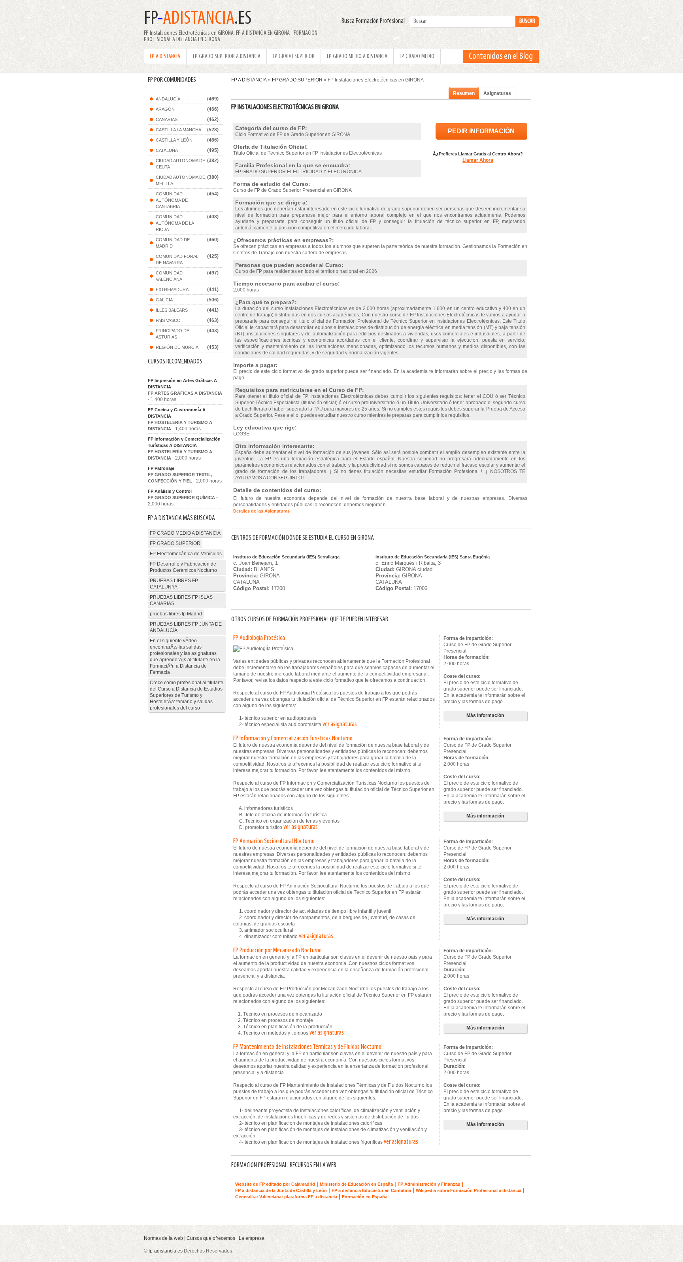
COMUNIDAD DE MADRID (173, 242)
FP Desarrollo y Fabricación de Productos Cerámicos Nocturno (183, 567)
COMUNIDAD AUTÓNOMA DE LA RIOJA (175, 223)
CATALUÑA (167, 150)
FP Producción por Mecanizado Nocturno (277, 950)
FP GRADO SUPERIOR (294, 56)
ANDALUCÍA (168, 98)
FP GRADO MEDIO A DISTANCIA (357, 56)
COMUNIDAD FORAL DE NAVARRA (177, 259)
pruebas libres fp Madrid (176, 614)
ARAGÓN (165, 109)
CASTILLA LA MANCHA (178, 129)
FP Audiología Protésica (259, 638)
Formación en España (364, 1196)
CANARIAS (166, 119)
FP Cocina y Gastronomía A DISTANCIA (177, 412)
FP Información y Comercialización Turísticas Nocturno (293, 738)
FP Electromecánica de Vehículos (186, 553)
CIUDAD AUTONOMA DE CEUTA (180, 163)
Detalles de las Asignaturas (261, 511)
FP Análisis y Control (170, 491)
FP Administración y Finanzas (429, 1184)
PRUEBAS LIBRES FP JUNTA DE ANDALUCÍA (186, 627)
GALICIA (164, 299)
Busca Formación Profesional (375, 21)
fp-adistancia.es (166, 1251)
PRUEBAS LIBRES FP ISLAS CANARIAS (181, 600)
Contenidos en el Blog (501, 56)
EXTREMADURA (172, 289)
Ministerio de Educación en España (356, 1184)
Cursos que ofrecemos (211, 1238)
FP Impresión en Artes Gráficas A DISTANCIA (182, 383)
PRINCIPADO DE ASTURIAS (172, 333)
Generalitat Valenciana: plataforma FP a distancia (286, 1196)
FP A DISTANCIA (165, 56)
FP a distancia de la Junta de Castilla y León (281, 1190)
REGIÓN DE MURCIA (177, 347)
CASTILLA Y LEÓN (174, 140)
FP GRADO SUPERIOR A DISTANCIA (226, 56)
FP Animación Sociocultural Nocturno (274, 841)
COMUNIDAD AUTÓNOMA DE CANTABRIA (172, 200)
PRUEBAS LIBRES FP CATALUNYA (174, 584)
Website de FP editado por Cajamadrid (275, 1184)
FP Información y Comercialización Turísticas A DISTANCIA (184, 442)
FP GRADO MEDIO (417, 56)
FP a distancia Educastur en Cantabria (371, 1190)
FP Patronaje (161, 468)
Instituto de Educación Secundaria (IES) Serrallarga (286, 556)
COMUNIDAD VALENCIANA (169, 276)
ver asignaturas (340, 724)
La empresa (251, 1238)
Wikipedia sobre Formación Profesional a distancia (468, 1190)
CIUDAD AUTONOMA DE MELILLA (180, 180)
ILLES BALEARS (172, 310)
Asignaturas (497, 93)
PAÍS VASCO (168, 320)
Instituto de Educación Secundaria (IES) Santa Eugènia (432, 556)
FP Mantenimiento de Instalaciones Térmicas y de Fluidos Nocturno (307, 1047)
